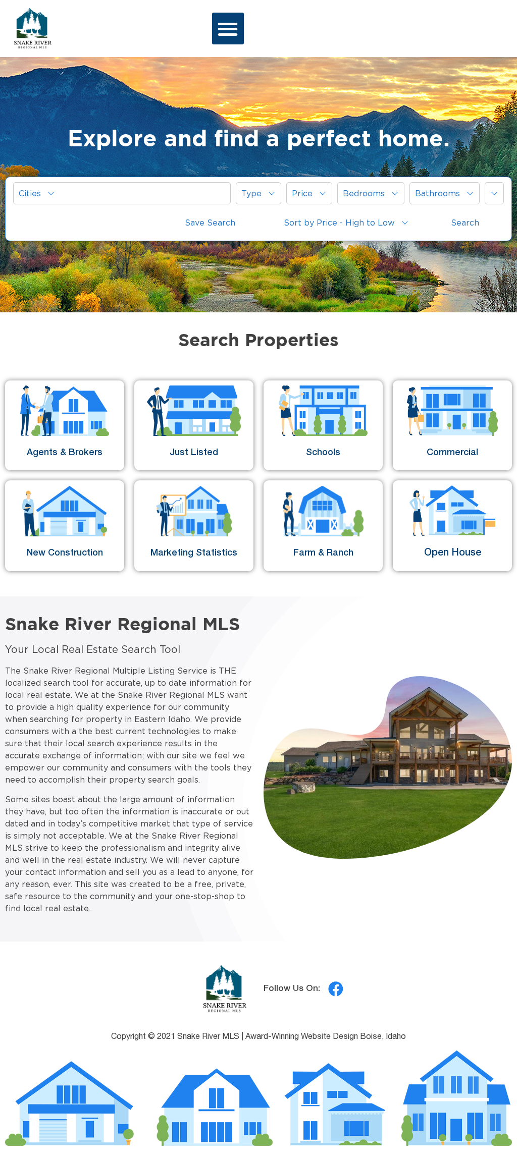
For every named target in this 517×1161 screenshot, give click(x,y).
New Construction (65, 553)
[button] (228, 28)
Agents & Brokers (64, 453)
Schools (323, 453)
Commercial (452, 453)
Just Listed (194, 453)
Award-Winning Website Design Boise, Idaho (325, 1037)
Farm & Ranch (323, 553)
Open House (452, 553)
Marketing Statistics (193, 553)
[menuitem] (122, 193)
